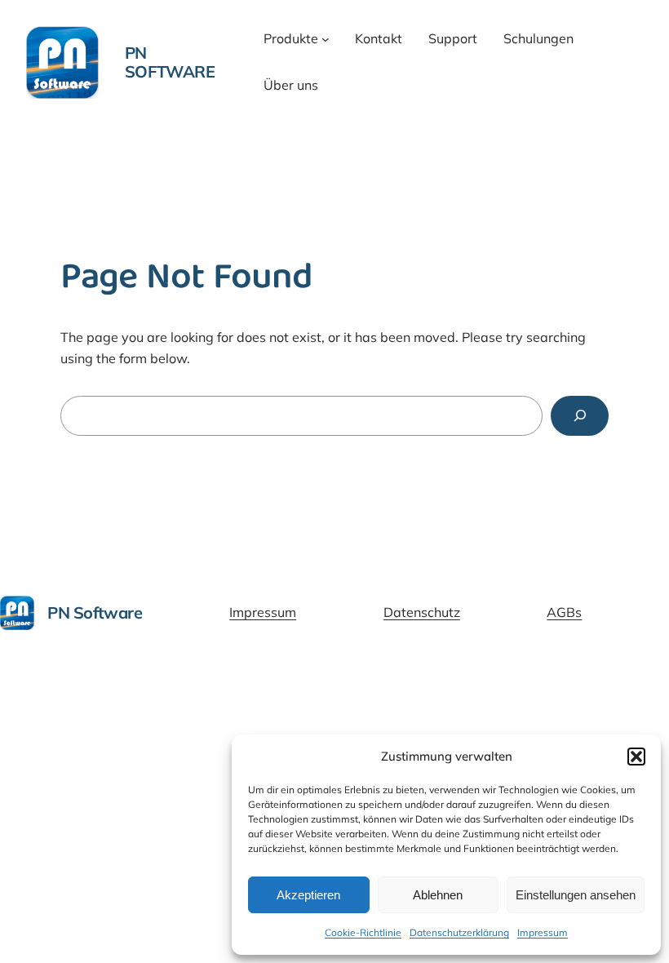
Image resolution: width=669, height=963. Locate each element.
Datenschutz (421, 612)
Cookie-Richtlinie (363, 932)
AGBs (564, 612)
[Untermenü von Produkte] (325, 39)
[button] (636, 756)
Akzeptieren (308, 895)
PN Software (170, 62)
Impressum (542, 932)
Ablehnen (438, 895)
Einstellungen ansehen (576, 895)
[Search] (580, 416)
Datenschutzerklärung (459, 932)
